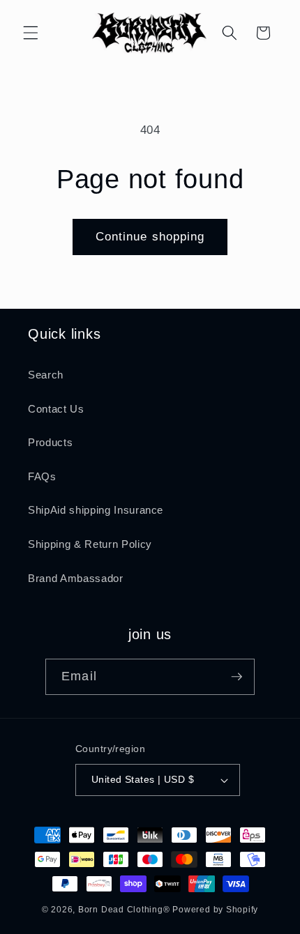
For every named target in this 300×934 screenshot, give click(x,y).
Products (50, 442)
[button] (30, 32)
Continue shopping (150, 236)
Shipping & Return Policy (90, 544)
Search (45, 375)
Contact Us (56, 409)
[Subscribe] (236, 677)
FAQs (42, 476)
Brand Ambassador (75, 578)
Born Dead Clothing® (124, 909)
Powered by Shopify (215, 909)
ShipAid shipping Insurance (95, 510)
